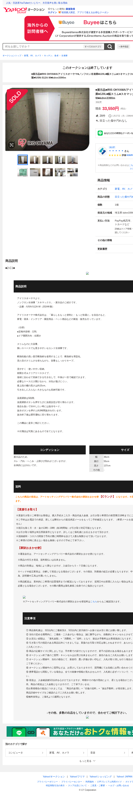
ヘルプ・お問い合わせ (118, 785)
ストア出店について (77, 785)
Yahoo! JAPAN (124, 776)
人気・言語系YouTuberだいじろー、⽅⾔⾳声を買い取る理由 (36, 3)
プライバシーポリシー (47, 781)
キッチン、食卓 (51, 55)
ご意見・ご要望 (97, 785)
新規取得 (70, 9)
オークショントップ (12, 55)
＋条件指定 (123, 46)
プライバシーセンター (71, 781)
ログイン (52, 12)
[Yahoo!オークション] (24, 8)
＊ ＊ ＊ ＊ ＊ (116, 151)
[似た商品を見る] (11, 144)
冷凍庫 (64, 55)
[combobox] (43, 46)
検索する (109, 46)
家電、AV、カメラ (32, 55)
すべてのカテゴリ (93, 46)
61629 (130, 155)
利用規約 (90, 781)
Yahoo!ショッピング (101, 776)
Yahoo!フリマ (77, 776)
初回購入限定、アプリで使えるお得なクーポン (85, 12)
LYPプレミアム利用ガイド (109, 781)
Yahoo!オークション (54, 776)
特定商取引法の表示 (55, 785)
